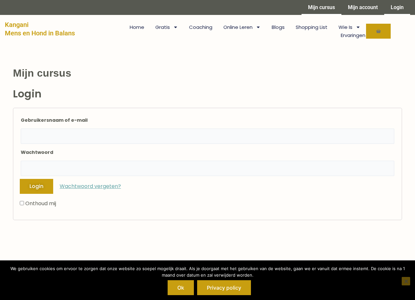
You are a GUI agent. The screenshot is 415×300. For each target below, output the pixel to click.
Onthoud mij (40, 203)
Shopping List (311, 27)
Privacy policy (224, 287)
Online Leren (238, 27)
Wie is (345, 27)
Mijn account (363, 7)
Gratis (162, 27)
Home (137, 27)
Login (397, 7)
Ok (180, 287)
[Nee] (406, 281)
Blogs (278, 27)
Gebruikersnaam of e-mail (54, 120)
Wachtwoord (37, 152)
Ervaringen (353, 35)
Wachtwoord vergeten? (90, 186)
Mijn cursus (321, 7)
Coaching (200, 27)
